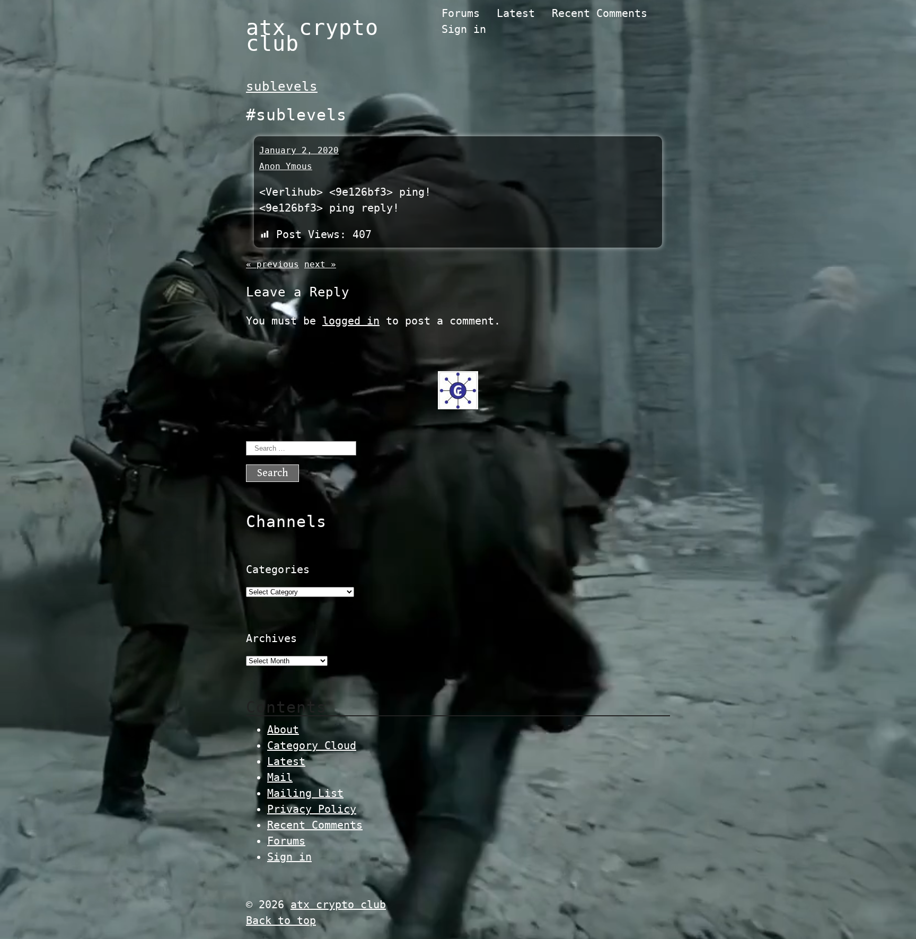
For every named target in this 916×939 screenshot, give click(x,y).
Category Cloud (311, 745)
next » (320, 264)
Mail (280, 777)
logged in (351, 320)
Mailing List (305, 793)
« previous (272, 264)
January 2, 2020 (299, 150)
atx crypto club (312, 35)
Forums (461, 13)
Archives (271, 638)
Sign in (464, 29)
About (283, 729)
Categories (278, 569)
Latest (516, 13)
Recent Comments (599, 13)
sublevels (282, 86)
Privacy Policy (311, 809)
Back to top (281, 920)
